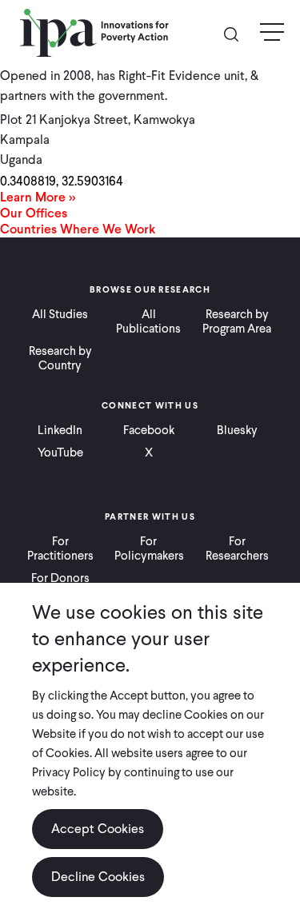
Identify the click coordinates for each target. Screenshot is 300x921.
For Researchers (237, 548)
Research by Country (60, 358)
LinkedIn (60, 430)
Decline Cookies (98, 876)
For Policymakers (149, 548)
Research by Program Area (236, 321)
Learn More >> (37, 197)
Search (237, 33)
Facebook (148, 430)
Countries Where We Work (77, 229)
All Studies (60, 314)
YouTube (60, 452)
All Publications (148, 321)
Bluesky (237, 430)
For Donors (60, 578)
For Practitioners (60, 548)
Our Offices (33, 213)
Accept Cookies (97, 828)
